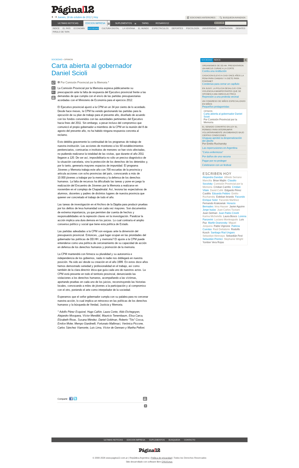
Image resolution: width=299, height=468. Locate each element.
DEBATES (240, 28)
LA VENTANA (128, 28)
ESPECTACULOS (160, 28)
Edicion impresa (136, 440)
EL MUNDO (143, 28)
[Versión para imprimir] (53, 98)
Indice (56, 28)
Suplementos (157, 440)
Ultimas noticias (113, 440)
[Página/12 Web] (72, 13)
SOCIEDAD (93, 28)
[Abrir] (108, 23)
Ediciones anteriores (202, 17)
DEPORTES (177, 28)
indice (217, 60)
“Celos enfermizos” (212, 152)
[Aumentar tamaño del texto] (53, 88)
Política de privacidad (161, 458)
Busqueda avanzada (234, 17)
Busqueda (174, 440)
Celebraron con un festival (216, 165)
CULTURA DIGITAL (110, 28)
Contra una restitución (214, 71)
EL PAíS (67, 28)
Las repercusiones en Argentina (219, 148)
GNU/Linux (167, 461)
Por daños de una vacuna (216, 156)
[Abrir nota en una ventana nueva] (53, 83)
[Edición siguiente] (56, 17)
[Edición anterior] (52, 17)
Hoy (96, 17)
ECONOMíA (79, 28)
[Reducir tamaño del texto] (53, 93)
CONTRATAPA (226, 28)
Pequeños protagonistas (215, 106)
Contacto (189, 440)
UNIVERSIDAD (209, 28)
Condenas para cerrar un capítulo (220, 84)
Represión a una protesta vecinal (220, 96)
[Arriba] (145, 406)
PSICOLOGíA (192, 28)
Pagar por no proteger (214, 160)
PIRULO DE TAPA (61, 32)
